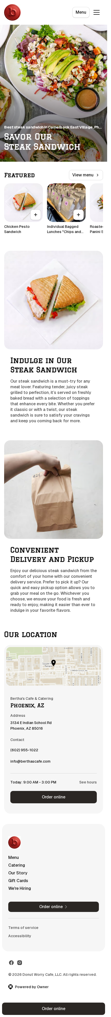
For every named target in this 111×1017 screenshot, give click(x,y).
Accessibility (19, 936)
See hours (88, 782)
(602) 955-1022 (24, 751)
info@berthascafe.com (30, 762)
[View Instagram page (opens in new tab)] (20, 963)
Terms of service (23, 927)
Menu (81, 12)
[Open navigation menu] (96, 12)
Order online (53, 797)
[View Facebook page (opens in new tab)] (11, 963)
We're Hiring (19, 888)
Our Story (17, 873)
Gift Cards (18, 880)
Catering (16, 865)
